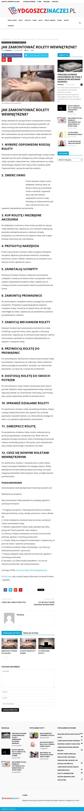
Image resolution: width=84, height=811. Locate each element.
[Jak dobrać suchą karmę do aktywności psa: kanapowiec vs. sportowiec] (62, 120)
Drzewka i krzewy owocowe (69, 744)
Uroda (59, 20)
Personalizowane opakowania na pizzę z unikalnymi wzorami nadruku (70, 78)
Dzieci (21, 20)
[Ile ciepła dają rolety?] (46, 643)
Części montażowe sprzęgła (69, 741)
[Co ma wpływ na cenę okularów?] (62, 143)
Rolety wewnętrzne (18, 42)
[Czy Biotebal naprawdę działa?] (62, 134)
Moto (41, 20)
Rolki (60, 737)
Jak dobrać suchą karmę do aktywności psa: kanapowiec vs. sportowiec (75, 122)
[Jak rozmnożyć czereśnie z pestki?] (34, 735)
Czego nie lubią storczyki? (14, 602)
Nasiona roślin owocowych (69, 734)
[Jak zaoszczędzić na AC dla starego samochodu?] (34, 744)
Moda (35, 20)
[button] (79, 23)
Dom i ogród (12, 20)
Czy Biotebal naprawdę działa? (75, 133)
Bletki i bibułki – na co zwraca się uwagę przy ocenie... (74, 109)
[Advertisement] (42, 33)
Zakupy (66, 20)
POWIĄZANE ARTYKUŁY (12, 633)
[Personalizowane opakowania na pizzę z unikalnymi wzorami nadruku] (70, 66)
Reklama (47, 2)
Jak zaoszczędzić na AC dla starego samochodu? (47, 744)
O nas (39, 2)
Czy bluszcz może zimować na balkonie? (44, 603)
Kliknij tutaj (6, 576)
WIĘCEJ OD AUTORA (30, 633)
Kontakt (55, 2)
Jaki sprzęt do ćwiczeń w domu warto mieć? (46, 755)
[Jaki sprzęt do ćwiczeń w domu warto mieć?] (34, 755)
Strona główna (29, 2)
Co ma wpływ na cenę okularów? (74, 142)
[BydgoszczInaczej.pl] (42, 10)
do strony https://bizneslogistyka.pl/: (31, 570)
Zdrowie (11, 26)
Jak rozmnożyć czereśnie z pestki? (47, 734)
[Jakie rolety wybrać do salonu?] (10, 643)
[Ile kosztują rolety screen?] (28, 643)
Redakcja (8, 50)
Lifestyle (28, 20)
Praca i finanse (50, 20)
